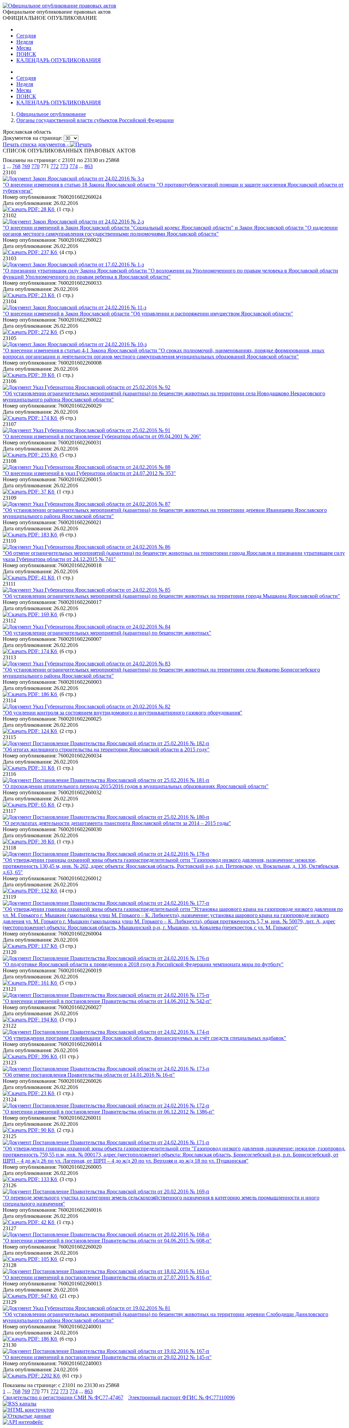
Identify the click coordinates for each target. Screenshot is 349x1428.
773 (64, 166)
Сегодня (26, 36)
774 (74, 166)
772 (54, 166)
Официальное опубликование (51, 114)
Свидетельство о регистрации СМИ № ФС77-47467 (63, 1397)
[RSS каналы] (19, 1404)
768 (16, 166)
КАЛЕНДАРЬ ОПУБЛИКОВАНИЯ (58, 60)
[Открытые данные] (27, 1416)
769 (26, 166)
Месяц (23, 48)
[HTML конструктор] (28, 1410)
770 (35, 166)
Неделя (24, 42)
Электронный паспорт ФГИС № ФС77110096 (181, 1397)
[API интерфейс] (23, 1422)
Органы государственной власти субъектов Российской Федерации (95, 120)
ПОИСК (26, 54)
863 (89, 166)
